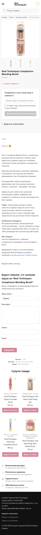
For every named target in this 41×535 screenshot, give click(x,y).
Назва (5, 327)
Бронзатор (33, 434)
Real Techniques (23, 364)
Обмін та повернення (10, 517)
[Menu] (5, 4)
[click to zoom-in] (20, 39)
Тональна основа (21, 17)
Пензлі (11, 17)
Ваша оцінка (7, 294)
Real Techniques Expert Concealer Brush (10, 399)
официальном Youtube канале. (25, 255)
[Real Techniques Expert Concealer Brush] (10, 383)
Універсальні (27, 393)
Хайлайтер (30, 438)
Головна (4, 17)
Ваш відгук (6, 304)
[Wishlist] (15, 379)
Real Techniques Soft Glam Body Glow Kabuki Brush (30, 443)
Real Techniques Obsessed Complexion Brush (10, 442)
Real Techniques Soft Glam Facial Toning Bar (30, 399)
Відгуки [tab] (6, 146)
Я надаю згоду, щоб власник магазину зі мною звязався (20, 107)
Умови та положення (10, 521)
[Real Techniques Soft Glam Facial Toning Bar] (30, 383)
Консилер (13, 393)
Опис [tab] (4, 139)
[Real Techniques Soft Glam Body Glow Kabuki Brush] (30, 424)
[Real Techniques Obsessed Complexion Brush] (10, 424)
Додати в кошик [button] (10, 410)
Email (4, 338)
